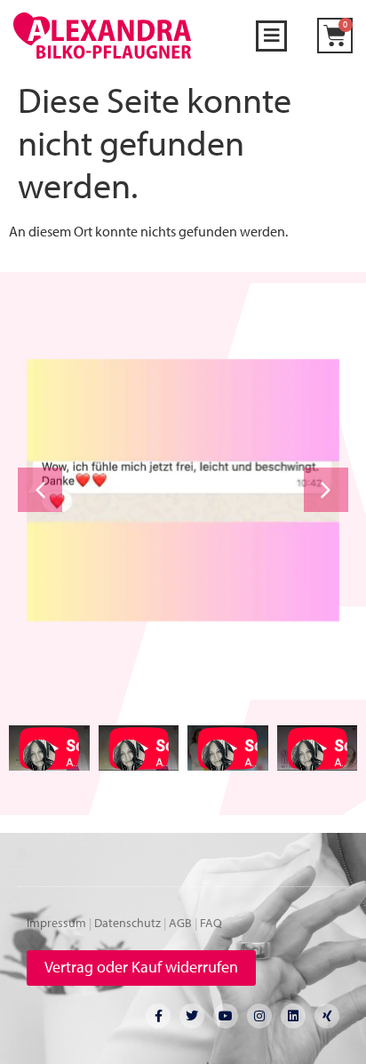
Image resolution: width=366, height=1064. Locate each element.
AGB (180, 923)
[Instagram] (259, 1016)
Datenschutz (127, 923)
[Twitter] (191, 1016)
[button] (271, 36)
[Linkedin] (293, 1016)
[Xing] (326, 1016)
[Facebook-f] (158, 1016)
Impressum (56, 923)
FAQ (211, 923)
